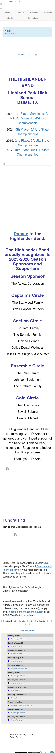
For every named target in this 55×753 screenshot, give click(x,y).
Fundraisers (33, 18)
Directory (11, 18)
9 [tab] (35, 621)
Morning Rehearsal (16, 646)
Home (7, 12)
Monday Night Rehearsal (18, 639)
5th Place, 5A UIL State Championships (32, 131)
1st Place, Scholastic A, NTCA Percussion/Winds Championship (29, 118)
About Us (20, 12)
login (11, 1)
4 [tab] (15, 621)
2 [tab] (7, 621)
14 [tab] (25, 624)
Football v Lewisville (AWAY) (19, 668)
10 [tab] (39, 621)
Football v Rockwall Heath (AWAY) (21, 705)
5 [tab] (19, 621)
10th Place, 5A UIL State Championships (31, 152)
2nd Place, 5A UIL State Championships (32, 142)
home (17, 1)
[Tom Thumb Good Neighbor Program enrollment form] (27, 546)
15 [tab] (29, 624)
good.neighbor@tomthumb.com (26, 611)
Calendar (34, 12)
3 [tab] (11, 621)
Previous (2, 621)
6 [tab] (23, 621)
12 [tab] (47, 621)
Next (52, 621)
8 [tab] (31, 621)
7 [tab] (27, 621)
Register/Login (27, 630)
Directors (48, 12)
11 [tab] (43, 621)
